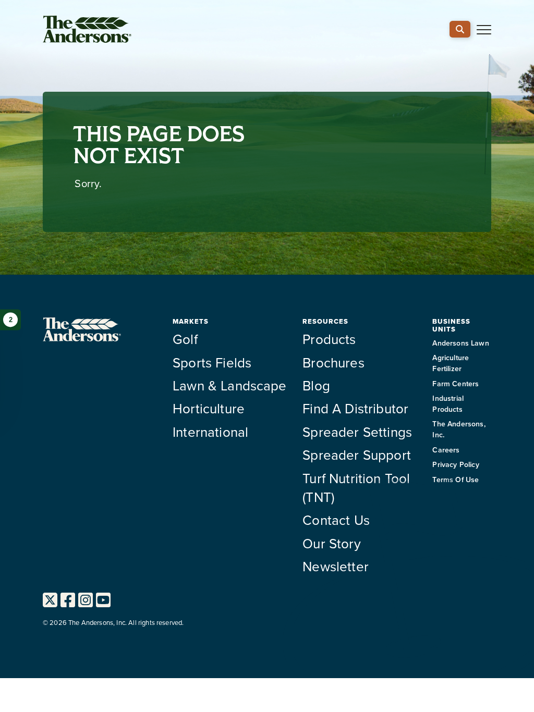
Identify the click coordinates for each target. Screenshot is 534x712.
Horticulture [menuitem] (209, 408)
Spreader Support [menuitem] (356, 454)
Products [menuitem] (329, 338)
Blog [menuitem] (316, 385)
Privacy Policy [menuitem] (455, 464)
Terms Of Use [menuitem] (455, 479)
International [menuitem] (210, 431)
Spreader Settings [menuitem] (357, 431)
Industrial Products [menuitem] (448, 403)
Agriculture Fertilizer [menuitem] (450, 363)
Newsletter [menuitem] (335, 566)
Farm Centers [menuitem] (455, 383)
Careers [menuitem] (445, 450)
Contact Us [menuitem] (336, 519)
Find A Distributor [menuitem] (355, 408)
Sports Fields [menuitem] (212, 362)
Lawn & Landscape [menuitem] (230, 385)
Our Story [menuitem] (331, 543)
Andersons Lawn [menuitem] (460, 343)
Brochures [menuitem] (333, 362)
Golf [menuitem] (185, 338)
